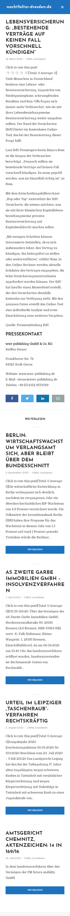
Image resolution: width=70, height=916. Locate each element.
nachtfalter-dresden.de (29, 7)
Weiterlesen (35, 550)
